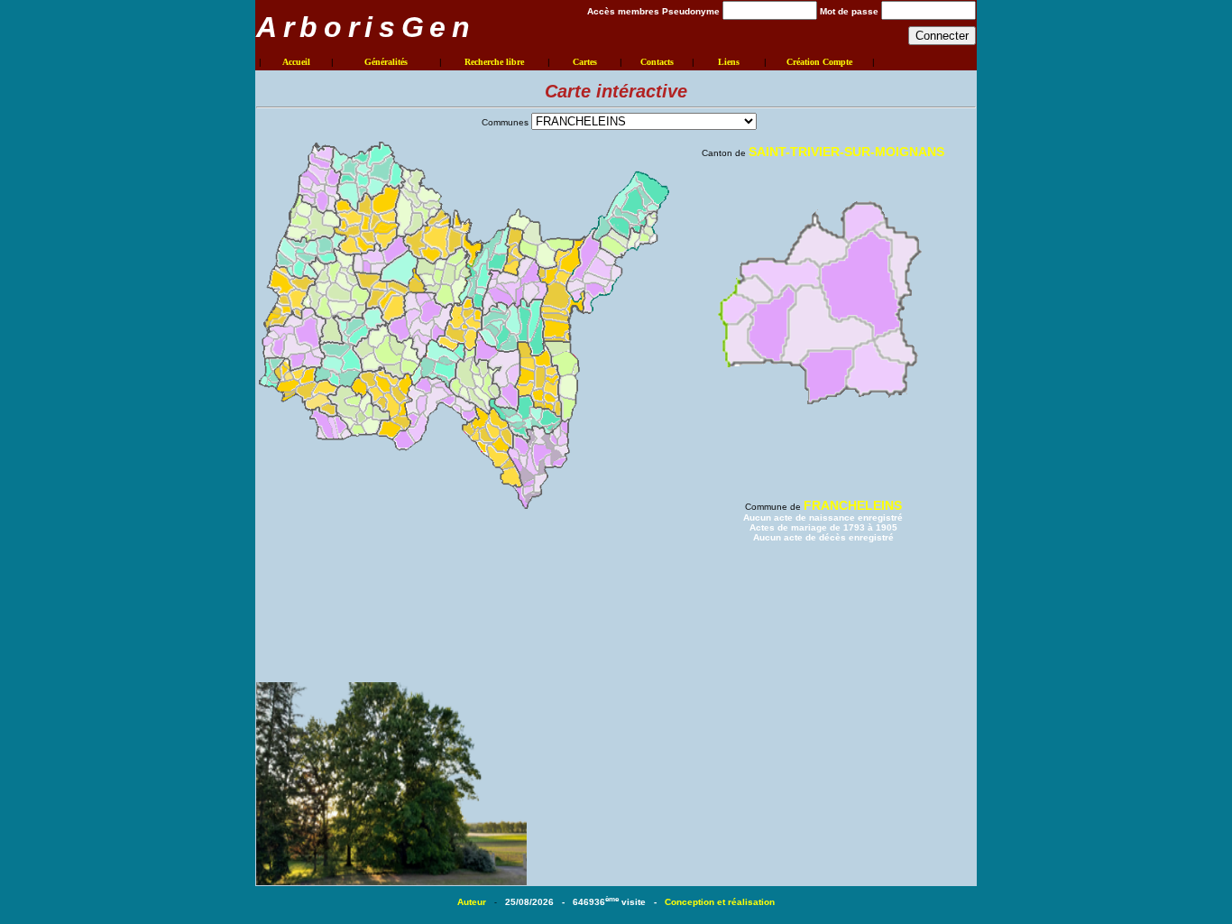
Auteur (473, 902)
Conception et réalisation (720, 902)
